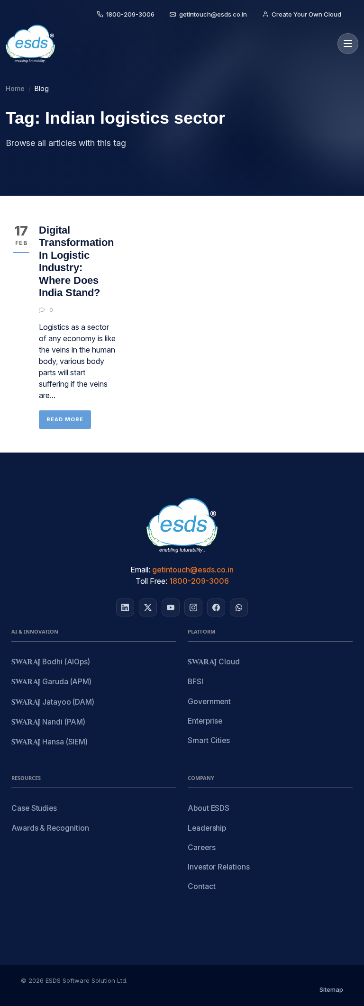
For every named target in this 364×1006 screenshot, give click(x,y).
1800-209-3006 (199, 581)
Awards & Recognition (50, 828)
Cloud (214, 662)
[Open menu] (347, 43)
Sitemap (331, 989)
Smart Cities (209, 740)
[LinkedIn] (125, 607)
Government (209, 701)
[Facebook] (216, 607)
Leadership (207, 828)
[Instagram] (193, 607)
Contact (201, 886)
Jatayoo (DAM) (52, 702)
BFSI (195, 681)
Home (15, 88)
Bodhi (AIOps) (50, 662)
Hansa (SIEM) (49, 742)
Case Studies (34, 808)
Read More (64, 419)
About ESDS (208, 808)
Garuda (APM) (51, 682)
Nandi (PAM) (48, 722)
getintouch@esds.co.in (193, 569)
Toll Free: (151, 581)
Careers (201, 847)
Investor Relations (219, 866)
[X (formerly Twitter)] (148, 607)
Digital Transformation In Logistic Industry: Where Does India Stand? (76, 261)
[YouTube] (171, 607)
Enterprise (205, 720)
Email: (140, 569)
